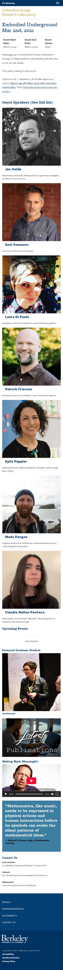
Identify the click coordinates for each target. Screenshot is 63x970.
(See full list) (27, 102)
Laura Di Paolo (17, 316)
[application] (31, 780)
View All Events (31, 641)
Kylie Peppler (16, 461)
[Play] (6, 794)
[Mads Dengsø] (31, 504)
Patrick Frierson (18, 389)
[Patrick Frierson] (31, 357)
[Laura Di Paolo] (31, 284)
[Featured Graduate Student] (31, 682)
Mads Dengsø (16, 536)
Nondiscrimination (10, 957)
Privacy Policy (8, 961)
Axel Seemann (17, 244)
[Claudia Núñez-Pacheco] (31, 580)
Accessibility (8, 954)
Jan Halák (13, 169)
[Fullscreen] (57, 794)
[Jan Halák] (31, 137)
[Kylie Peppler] (31, 429)
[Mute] (52, 794)
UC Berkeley (8, 3)
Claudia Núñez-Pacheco (25, 612)
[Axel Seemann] (31, 212)
